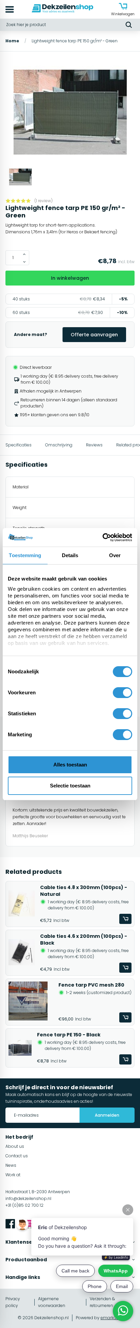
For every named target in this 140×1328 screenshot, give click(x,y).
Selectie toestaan (70, 785)
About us (14, 1146)
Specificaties (18, 445)
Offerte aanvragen (94, 334)
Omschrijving (58, 445)
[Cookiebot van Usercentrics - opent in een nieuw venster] (102, 537)
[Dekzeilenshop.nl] (62, 9)
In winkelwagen (70, 278)
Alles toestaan (70, 764)
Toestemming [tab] (25, 555)
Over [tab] (115, 555)
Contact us (16, 1156)
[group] (70, 113)
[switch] (122, 692)
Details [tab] (70, 555)
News (10, 1165)
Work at (12, 1175)
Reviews (94, 445)
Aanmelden (107, 1115)
